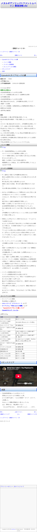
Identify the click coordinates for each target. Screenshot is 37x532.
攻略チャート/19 (32, 414)
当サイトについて (19, 486)
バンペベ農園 (7, 62)
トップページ (4, 51)
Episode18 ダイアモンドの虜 (10, 59)
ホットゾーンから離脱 (10, 66)
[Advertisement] (18, 27)
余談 (3, 71)
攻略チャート (13, 51)
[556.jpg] (3, 170)
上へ (18, 414)
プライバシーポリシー (6, 486)
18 (19, 51)
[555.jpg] (3, 147)
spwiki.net (13, 529)
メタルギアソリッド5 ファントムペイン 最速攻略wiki (18, 4)
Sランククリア (6, 69)
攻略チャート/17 (5, 414)
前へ (1, 55)
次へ (35, 55)
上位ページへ (18, 412)
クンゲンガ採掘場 (9, 64)
